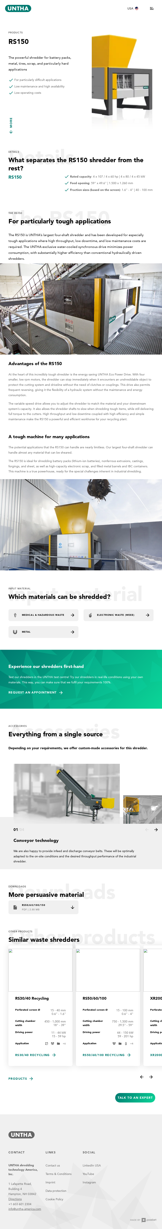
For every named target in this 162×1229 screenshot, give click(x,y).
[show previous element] (146, 829)
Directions (15, 1199)
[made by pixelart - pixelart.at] (143, 1220)
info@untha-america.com (24, 1209)
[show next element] (156, 829)
